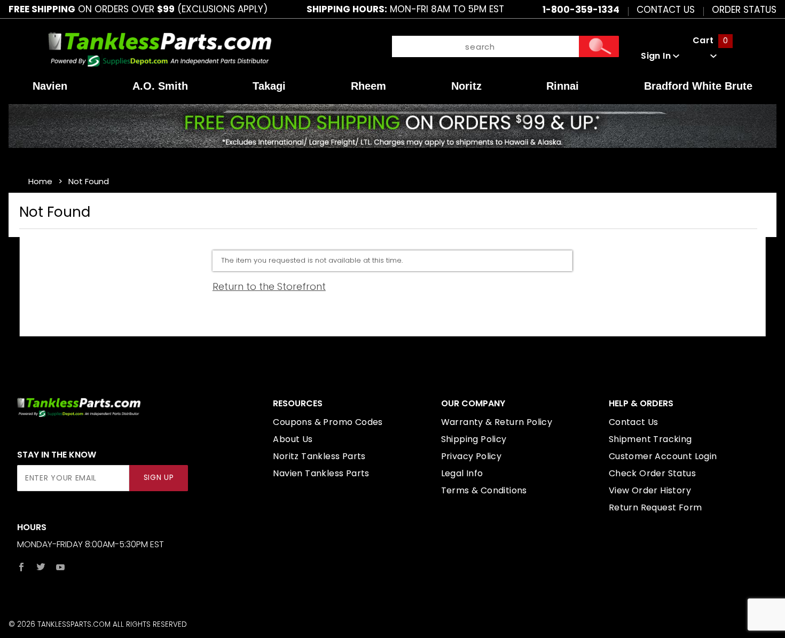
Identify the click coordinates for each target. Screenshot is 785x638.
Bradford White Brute (698, 86)
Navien (50, 86)
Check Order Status (652, 473)
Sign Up (159, 477)
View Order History (650, 490)
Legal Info (462, 473)
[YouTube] (60, 567)
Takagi (269, 86)
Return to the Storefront (269, 286)
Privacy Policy (471, 456)
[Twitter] (40, 567)
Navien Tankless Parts (321, 473)
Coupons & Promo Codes (327, 422)
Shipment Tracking (650, 439)
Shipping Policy (474, 439)
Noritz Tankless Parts (319, 456)
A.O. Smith (160, 86)
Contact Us (666, 9)
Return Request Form (655, 507)
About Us (292, 439)
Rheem (368, 86)
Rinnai (562, 86)
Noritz (466, 86)
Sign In (657, 56)
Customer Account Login (663, 456)
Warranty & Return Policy (497, 422)
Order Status (744, 9)
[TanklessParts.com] (160, 48)
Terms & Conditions (484, 490)
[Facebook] (21, 567)
